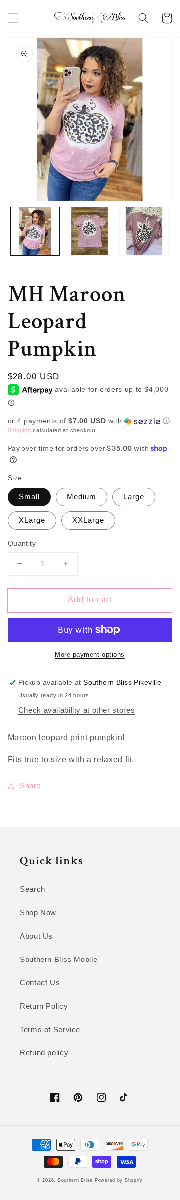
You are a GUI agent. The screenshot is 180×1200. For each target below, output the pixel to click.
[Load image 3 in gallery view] (144, 231)
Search (33, 889)
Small (29, 497)
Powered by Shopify (119, 1180)
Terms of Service (50, 1030)
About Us (36, 936)
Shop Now (38, 913)
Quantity (22, 543)
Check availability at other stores (76, 710)
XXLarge (88, 520)
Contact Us (40, 983)
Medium (81, 497)
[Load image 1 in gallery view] (35, 231)
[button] (13, 18)
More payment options (90, 654)
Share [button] (30, 786)
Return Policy (44, 1006)
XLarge (32, 520)
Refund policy (44, 1053)
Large (134, 497)
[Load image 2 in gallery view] (89, 231)
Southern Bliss (75, 1180)
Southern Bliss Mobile (59, 959)
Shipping (20, 430)
